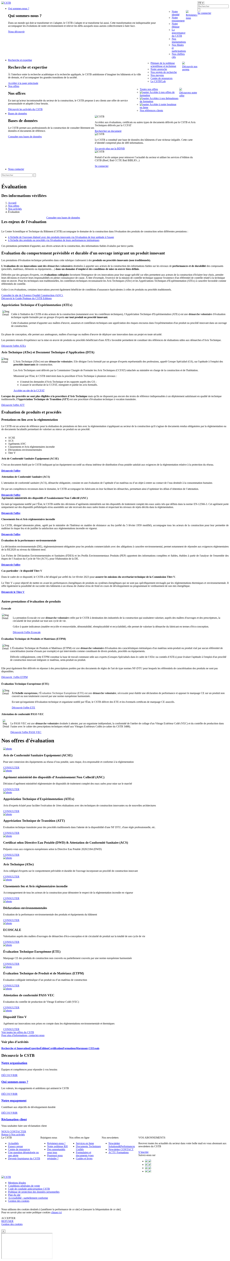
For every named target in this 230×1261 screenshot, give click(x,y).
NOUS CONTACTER (13, 1131)
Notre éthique (175, 25)
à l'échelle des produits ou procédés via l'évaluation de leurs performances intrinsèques (53, 240)
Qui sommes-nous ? (18, 8)
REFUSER (7, 1221)
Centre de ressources (161, 78)
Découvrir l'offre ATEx (13, 345)
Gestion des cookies (18, 1201)
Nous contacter (16, 169)
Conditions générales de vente (24, 1185)
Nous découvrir (16, 31)
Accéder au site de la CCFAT (29, 390)
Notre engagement (178, 19)
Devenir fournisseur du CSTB (24, 1158)
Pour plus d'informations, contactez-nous (22, 1035)
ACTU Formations (118, 1152)
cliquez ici (56, 1212)
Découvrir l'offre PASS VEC (25, 732)
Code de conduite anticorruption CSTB (29, 1188)
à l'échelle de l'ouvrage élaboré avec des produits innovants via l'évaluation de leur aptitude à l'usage (61, 237)
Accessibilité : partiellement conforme (28, 1197)
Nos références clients (151, 110)
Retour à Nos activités (13, 1134)
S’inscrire (143, 1152)
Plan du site (14, 1194)
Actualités (13, 1143)
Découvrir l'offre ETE (23, 707)
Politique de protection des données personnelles (33, 1191)
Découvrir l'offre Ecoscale (27, 632)
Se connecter (101, 166)
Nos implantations (179, 40)
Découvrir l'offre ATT (13, 405)
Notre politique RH (57, 1146)
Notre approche (159, 69)
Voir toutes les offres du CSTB (17, 1032)
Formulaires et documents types (85, 1154)
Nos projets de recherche (164, 72)
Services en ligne (85, 1143)
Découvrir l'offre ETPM (14, 677)
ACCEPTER (8, 1218)
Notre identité (175, 13)
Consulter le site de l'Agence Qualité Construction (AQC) (32, 295)
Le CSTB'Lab (158, 81)
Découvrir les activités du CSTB (25, 109)
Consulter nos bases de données (25, 136)
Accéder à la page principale (23, 83)
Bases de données (17, 113)
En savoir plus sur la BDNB (110, 148)
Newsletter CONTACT (121, 1149)
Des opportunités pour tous (56, 1151)
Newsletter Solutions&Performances (121, 1145)
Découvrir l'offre (10, 513)
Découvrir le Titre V (13, 592)
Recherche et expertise (20, 60)
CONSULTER (11, 767)
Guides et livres (84, 1158)
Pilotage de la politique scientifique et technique (163, 65)
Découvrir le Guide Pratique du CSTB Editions (26, 298)
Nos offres (13, 86)
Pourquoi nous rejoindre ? (55, 1157)
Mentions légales (17, 1182)
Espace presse (15, 1146)
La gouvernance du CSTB (178, 32)
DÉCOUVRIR (9, 1075)
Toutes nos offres (149, 89)
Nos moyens (157, 75)
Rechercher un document (108, 131)
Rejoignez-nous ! (56, 1143)
